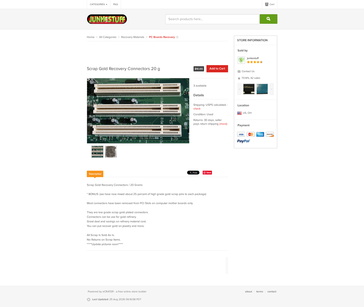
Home (90, 37)
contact (272, 291)
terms (259, 291)
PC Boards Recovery (162, 37)
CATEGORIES (97, 4)
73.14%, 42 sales (250, 78)
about (248, 291)
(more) (223, 123)
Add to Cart (217, 68)
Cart (271, 4)
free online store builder (132, 291)
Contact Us (248, 71)
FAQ (115, 4)
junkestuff (253, 58)
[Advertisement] (156, 51)
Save (208, 172)
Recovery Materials (132, 37)
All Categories (107, 37)
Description (95, 173)
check (197, 108)
